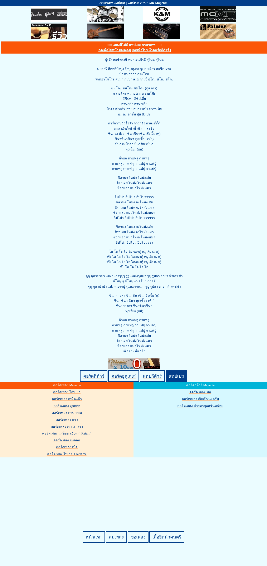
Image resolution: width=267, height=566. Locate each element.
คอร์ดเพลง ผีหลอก (66, 440)
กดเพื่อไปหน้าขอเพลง (114, 50)
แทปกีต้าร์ (152, 376)
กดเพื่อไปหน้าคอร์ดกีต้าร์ (151, 50)
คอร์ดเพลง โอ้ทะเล (67, 392)
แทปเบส (176, 376)
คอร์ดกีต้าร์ (93, 376)
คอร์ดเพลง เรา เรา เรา (67, 426)
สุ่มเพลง (116, 537)
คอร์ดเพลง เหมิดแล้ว (67, 399)
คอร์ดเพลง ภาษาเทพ (67, 412)
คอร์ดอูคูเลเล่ (123, 376)
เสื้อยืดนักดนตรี (166, 537)
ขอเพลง (138, 537)
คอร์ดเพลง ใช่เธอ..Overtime (67, 454)
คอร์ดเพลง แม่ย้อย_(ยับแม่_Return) (66, 433)
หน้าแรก (94, 537)
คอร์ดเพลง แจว (67, 419)
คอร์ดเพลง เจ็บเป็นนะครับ (200, 399)
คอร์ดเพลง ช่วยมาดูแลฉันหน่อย (200, 406)
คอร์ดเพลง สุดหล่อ (66, 406)
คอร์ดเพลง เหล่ (200, 392)
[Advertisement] (134, 487)
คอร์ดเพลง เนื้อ (67, 447)
